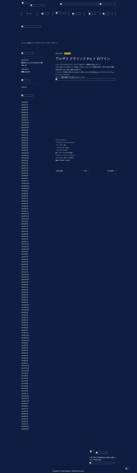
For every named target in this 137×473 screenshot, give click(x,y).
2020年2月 (24, 300)
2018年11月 (25, 338)
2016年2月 (24, 421)
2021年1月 (24, 272)
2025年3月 (24, 145)
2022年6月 (24, 229)
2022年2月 (24, 239)
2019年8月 (24, 315)
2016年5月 (24, 414)
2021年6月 (24, 259)
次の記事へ (110, 171)
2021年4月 (24, 264)
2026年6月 (24, 107)
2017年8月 (24, 376)
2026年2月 (24, 117)
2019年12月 (25, 305)
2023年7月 (24, 196)
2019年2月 (24, 330)
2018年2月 (24, 360)
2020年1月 (24, 302)
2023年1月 (24, 211)
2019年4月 (24, 325)
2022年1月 (24, 241)
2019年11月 (25, 307)
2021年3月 (24, 267)
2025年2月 (24, 148)
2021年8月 (24, 254)
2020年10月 (25, 279)
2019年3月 (24, 328)
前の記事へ (60, 171)
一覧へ (85, 171)
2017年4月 (24, 386)
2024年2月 (24, 178)
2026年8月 (24, 102)
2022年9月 (24, 221)
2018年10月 (25, 340)
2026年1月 (24, 120)
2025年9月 (24, 130)
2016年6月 (24, 411)
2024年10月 (25, 158)
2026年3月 (24, 115)
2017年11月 (25, 368)
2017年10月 (25, 371)
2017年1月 (24, 393)
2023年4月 (24, 203)
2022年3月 (24, 236)
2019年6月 (24, 320)
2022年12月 (25, 213)
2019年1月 (24, 333)
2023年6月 (24, 198)
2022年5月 (24, 231)
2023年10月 (25, 188)
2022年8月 (24, 224)
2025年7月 (24, 135)
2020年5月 (24, 292)
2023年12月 (25, 183)
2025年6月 (24, 138)
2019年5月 (24, 322)
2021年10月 (25, 249)
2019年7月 (24, 317)
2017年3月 (24, 388)
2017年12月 (25, 365)
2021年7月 (24, 257)
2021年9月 (24, 251)
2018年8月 (24, 345)
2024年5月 (24, 170)
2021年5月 (24, 262)
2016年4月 (24, 416)
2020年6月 (24, 289)
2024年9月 (24, 160)
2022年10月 (25, 219)
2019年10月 (25, 310)
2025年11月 (25, 125)
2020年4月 (24, 295)
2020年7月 (24, 287)
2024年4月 (24, 173)
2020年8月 (24, 284)
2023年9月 (24, 191)
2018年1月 (24, 363)
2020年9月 (24, 282)
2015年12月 (25, 426)
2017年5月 (24, 383)
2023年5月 (24, 201)
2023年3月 (24, 206)
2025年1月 (24, 150)
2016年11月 (25, 398)
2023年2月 (24, 208)
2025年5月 (24, 140)
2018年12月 (25, 335)
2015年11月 (25, 429)
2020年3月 (24, 297)
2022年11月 (25, 216)
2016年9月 (24, 403)
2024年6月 (24, 168)
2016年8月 (24, 406)
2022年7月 (24, 226)
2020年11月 (25, 277)
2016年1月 (24, 424)
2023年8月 (24, 193)
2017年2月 (24, 391)
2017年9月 (24, 373)
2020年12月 (25, 274)
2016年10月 (25, 401)
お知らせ (30, 43)
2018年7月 (24, 348)
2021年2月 (24, 269)
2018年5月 (24, 353)
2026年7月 (24, 105)
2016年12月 (25, 396)
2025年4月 (24, 143)
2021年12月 (25, 244)
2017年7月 (24, 378)
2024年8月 (24, 163)
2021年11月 (25, 246)
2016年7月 (24, 409)
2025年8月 (24, 132)
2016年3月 (24, 419)
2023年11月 (25, 186)
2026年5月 (24, 110)
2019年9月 (24, 312)
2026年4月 (24, 112)
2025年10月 (25, 127)
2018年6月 (24, 350)
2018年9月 (24, 343)
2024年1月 (24, 181)
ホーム (23, 43)
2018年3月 (24, 358)
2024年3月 (24, 175)
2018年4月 (24, 355)
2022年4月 (24, 234)
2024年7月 (24, 165)
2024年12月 (25, 153)
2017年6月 (24, 381)
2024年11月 (25, 155)
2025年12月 (25, 122)
